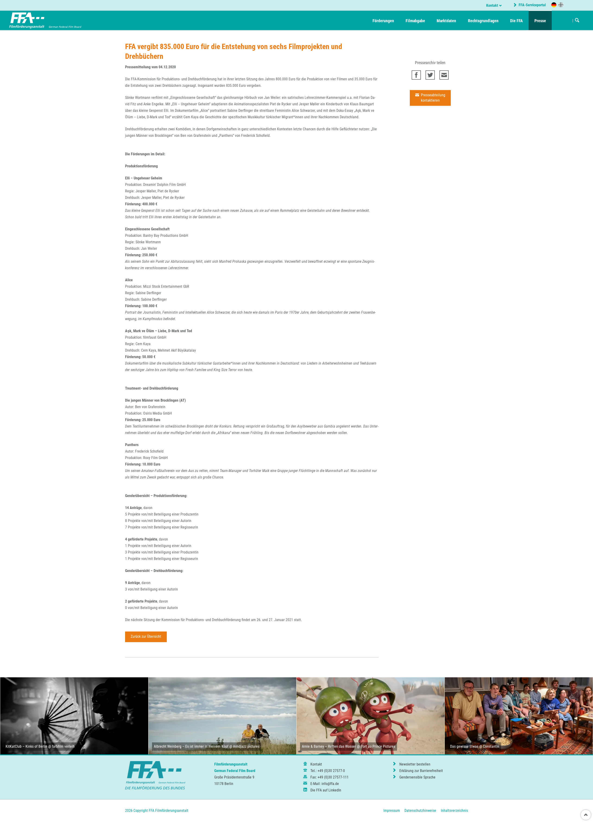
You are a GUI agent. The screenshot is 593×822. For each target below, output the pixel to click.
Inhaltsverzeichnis (454, 810)
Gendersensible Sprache (417, 777)
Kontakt (492, 5)
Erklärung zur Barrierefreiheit (421, 771)
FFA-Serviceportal (532, 5)
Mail (444, 75)
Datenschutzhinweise (420, 810)
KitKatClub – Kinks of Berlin (26, 746)
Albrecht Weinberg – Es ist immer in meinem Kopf (191, 746)
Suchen (577, 20)
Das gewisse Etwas (464, 746)
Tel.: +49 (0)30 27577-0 (327, 771)
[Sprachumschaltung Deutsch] (553, 4)
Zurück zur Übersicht (146, 636)
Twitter (430, 75)
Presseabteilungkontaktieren (432, 98)
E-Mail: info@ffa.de (324, 783)
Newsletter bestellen (414, 764)
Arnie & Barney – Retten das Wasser (329, 746)
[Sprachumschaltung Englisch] (560, 4)
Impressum (391, 810)
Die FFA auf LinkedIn (325, 790)
